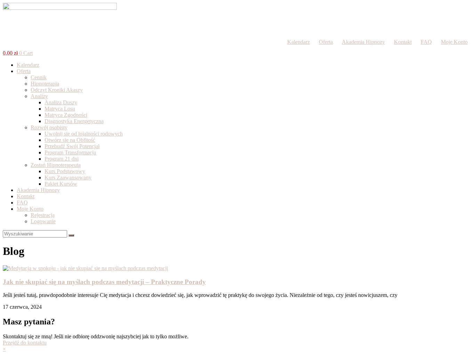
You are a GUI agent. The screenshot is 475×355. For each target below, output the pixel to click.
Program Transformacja (70, 152)
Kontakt (403, 42)
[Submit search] (71, 235)
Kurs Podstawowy (65, 171)
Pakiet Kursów (61, 184)
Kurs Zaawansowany (68, 177)
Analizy (39, 96)
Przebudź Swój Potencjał (72, 146)
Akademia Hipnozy (363, 42)
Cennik (39, 77)
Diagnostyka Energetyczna (74, 121)
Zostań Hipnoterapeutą (56, 165)
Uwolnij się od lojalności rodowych (84, 134)
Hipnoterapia (45, 84)
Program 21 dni (62, 159)
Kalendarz (298, 42)
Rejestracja (43, 215)
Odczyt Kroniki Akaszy (57, 90)
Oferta (326, 42)
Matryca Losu (60, 109)
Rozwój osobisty (49, 127)
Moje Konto (454, 42)
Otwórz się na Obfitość (70, 140)
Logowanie (43, 221)
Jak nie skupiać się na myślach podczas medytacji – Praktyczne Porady (104, 281)
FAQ (426, 42)
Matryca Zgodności (66, 115)
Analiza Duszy (61, 102)
